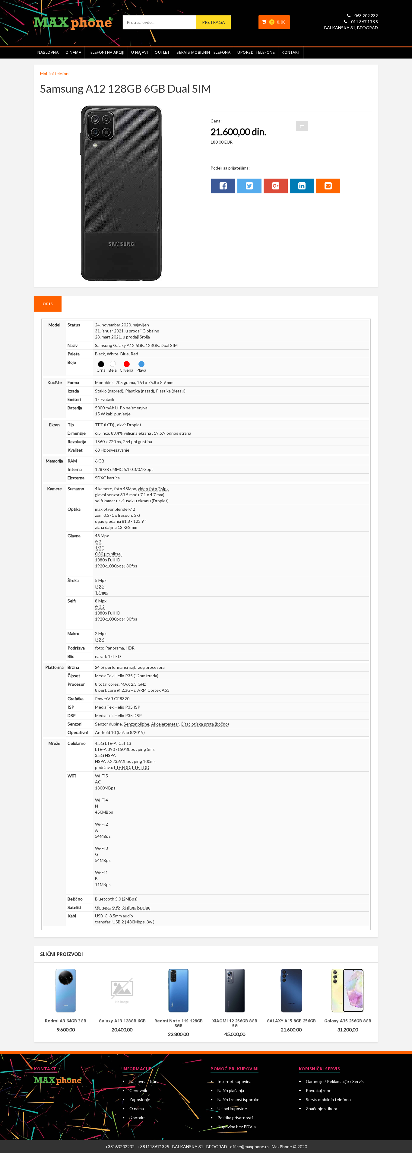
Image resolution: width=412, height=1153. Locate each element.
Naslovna (48, 52)
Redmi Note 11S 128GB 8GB (178, 1023)
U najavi (139, 52)
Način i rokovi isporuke (238, 1099)
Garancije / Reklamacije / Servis (335, 1081)
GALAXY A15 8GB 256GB (291, 1021)
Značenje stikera (321, 1108)
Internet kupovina (234, 1081)
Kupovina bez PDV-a (236, 1126)
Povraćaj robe (318, 1090)
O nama (73, 52)
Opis (48, 304)
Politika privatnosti (235, 1117)
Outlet (162, 52)
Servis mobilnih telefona (203, 52)
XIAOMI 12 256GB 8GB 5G (234, 1023)
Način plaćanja (230, 1090)
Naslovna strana (144, 1081)
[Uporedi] (70, 975)
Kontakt (291, 52)
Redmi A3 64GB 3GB (65, 1021)
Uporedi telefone (256, 52)
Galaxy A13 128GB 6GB (122, 1021)
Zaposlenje (139, 1099)
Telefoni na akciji (106, 52)
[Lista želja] (56, 975)
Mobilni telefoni (54, 73)
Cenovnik (138, 1090)
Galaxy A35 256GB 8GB (347, 1021)
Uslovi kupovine (232, 1108)
